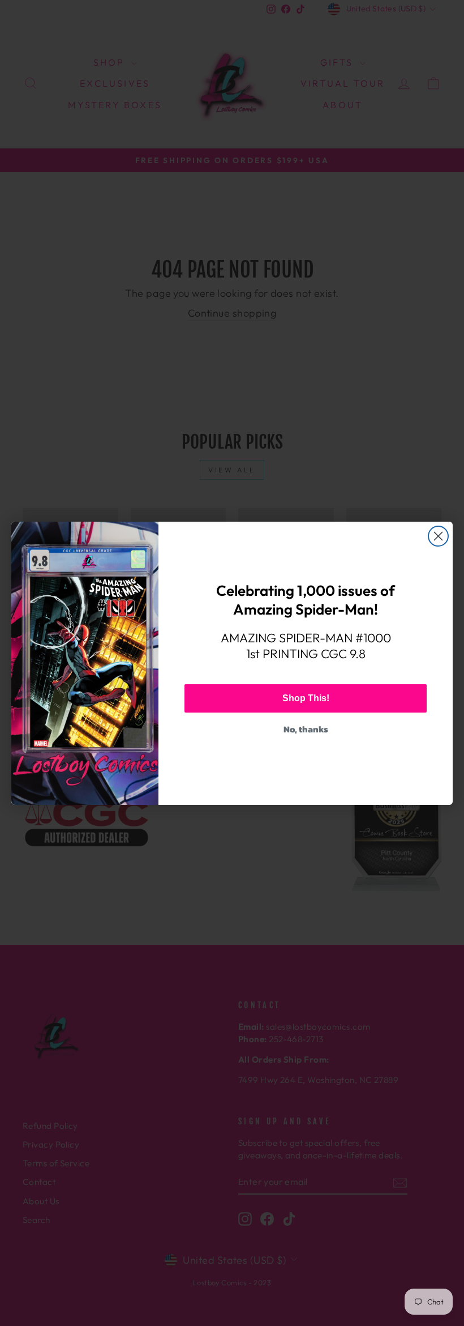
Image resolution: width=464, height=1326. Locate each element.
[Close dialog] (438, 536)
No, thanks (305, 729)
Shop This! (305, 698)
